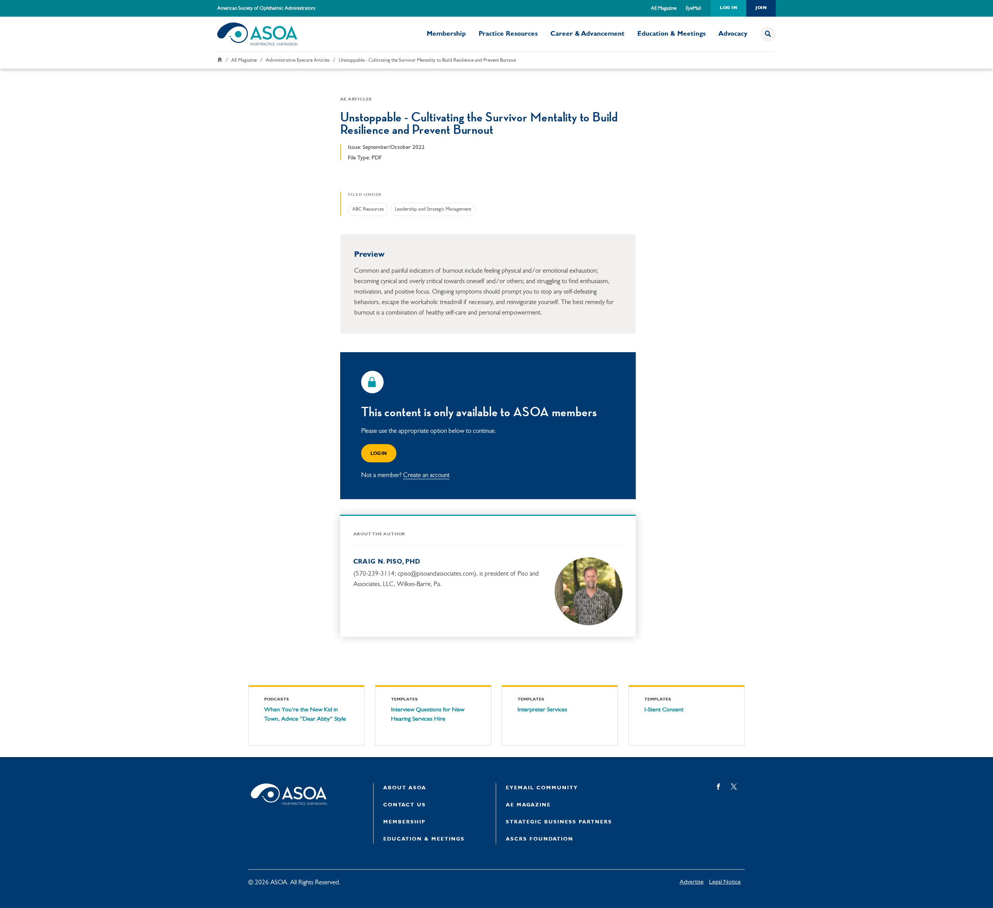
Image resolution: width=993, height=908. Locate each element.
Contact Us (404, 805)
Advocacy (732, 34)
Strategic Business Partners (559, 822)
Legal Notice (725, 882)
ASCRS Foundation (539, 839)
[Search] (768, 34)
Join (761, 8)
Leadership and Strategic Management (433, 209)
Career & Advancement (587, 34)
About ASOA (404, 787)
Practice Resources (508, 34)
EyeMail (693, 8)
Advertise (692, 882)
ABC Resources (368, 209)
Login (378, 453)
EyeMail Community (542, 787)
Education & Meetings (671, 34)
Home (219, 59)
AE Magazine (663, 8)
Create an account (426, 475)
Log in (728, 8)
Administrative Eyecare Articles (298, 60)
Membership (446, 34)
